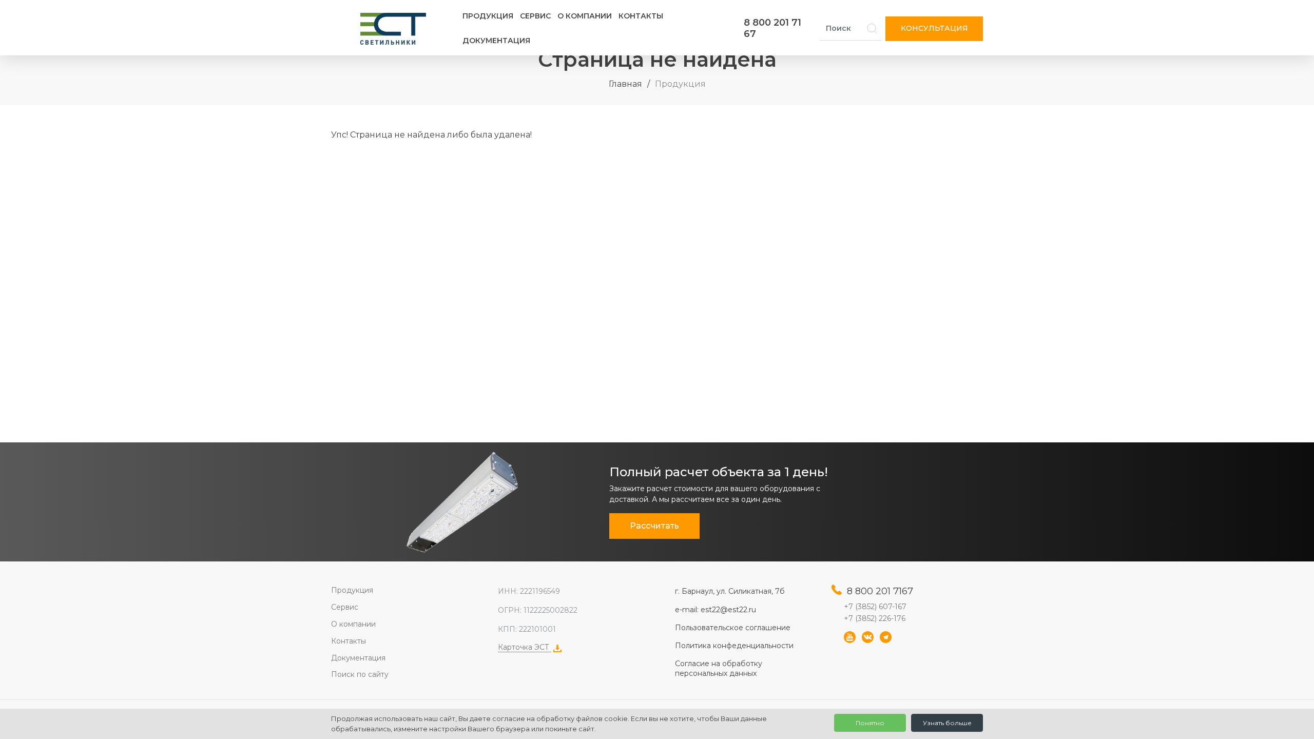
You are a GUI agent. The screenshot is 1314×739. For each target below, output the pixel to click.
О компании (584, 16)
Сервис (535, 16)
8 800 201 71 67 (772, 28)
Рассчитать (654, 526)
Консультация (934, 28)
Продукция (487, 16)
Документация (496, 40)
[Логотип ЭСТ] (395, 29)
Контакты (641, 16)
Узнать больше (947, 723)
